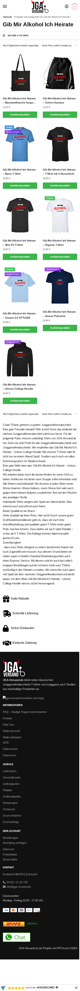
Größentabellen (12, 796)
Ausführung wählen (20, 114)
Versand (32, 874)
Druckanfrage (11, 821)
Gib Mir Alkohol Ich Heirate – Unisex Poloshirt (59, 314)
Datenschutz (10, 748)
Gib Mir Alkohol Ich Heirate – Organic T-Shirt (59, 242)
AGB (6, 742)
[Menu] (8, 6)
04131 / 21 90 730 (16, 882)
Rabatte (7, 790)
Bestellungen (10, 837)
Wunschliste (10, 859)
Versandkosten (11, 777)
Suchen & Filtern (18, 35)
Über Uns (8, 724)
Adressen (8, 849)
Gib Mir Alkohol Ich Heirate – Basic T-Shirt (19, 171)
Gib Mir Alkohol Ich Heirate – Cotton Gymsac (59, 100)
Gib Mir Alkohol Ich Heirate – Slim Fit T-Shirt (19, 242)
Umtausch (9, 809)
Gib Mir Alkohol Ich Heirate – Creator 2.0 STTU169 (19, 315)
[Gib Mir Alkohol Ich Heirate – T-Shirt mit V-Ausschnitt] (60, 144)
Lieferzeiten (9, 771)
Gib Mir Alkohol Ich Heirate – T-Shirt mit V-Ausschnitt (59, 171)
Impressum (9, 755)
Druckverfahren (12, 815)
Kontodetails (10, 854)
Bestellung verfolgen (15, 842)
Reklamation (10, 802)
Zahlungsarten (11, 783)
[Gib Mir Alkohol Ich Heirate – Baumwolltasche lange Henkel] (20, 73)
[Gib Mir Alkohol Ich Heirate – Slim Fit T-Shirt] (20, 215)
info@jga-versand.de (18, 886)
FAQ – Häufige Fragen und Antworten (25, 711)
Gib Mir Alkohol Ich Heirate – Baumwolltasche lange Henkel (19, 101)
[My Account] (66, 6)
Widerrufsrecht (11, 731)
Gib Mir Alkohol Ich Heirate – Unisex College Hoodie (19, 386)
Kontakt (7, 718)
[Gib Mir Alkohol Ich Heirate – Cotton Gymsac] (60, 73)
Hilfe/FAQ (19, 874)
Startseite (7, 17)
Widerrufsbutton (12, 737)
